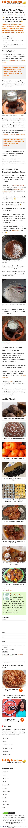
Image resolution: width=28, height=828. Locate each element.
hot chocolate (6, 590)
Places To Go (6, 791)
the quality (10, 381)
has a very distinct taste (19, 119)
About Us (5, 738)
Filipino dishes (6, 785)
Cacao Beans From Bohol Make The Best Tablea (13, 45)
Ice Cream (5, 788)
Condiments (5, 778)
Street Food (5, 804)
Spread (4, 801)
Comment (4, 619)
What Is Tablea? (7, 38)
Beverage (7, 6)
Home (3, 6)
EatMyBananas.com (15, 815)
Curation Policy (6, 754)
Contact (4, 741)
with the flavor (16, 230)
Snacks (4, 798)
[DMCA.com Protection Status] (8, 813)
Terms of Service (7, 748)
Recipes (4, 794)
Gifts (3, 807)
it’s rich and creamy (18, 185)
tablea (11, 590)
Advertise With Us (7, 745)
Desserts (4, 781)
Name (3, 632)
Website (3, 641)
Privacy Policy (6, 751)
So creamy (4, 342)
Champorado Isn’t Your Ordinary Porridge (13, 134)
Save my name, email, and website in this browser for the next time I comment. (13, 646)
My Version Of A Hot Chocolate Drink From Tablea (13, 41)
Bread (4, 775)
